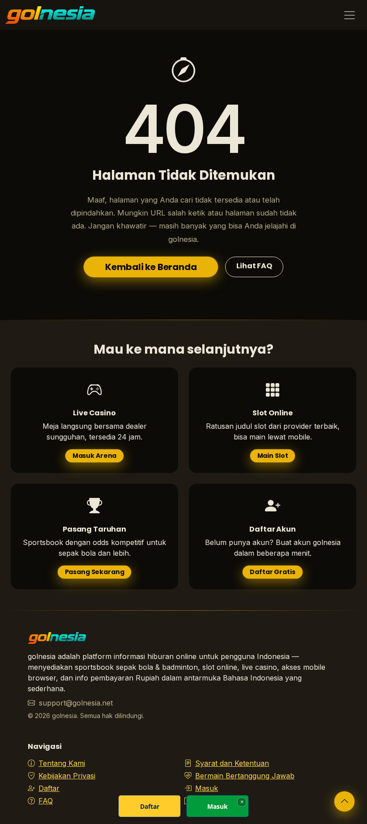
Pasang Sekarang (94, 571)
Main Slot (272, 455)
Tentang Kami (61, 763)
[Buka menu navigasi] (349, 15)
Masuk (206, 788)
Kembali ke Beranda (150, 267)
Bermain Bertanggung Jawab (244, 775)
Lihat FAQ (254, 266)
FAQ (45, 800)
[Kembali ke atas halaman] (344, 801)
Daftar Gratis (272, 571)
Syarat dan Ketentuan (232, 763)
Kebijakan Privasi (66, 775)
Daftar (49, 788)
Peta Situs (212, 800)
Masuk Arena (94, 455)
